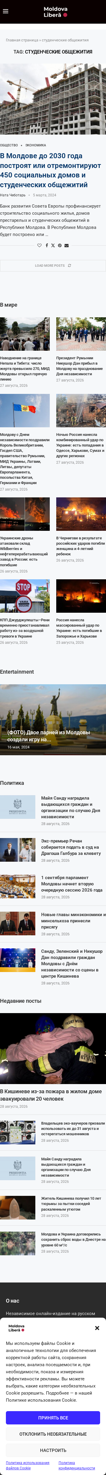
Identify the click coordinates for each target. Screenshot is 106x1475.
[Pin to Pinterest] (60, 245)
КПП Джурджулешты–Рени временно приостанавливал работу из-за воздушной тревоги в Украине (24, 628)
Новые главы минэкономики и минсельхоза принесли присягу (73, 921)
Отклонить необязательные (53, 1434)
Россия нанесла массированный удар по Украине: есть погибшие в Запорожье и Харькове (79, 628)
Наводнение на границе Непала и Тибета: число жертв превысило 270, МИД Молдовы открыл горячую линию (25, 369)
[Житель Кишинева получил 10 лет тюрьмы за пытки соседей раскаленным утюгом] (17, 1208)
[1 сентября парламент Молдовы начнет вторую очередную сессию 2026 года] (17, 886)
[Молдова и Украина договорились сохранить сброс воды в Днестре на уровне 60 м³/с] (17, 1243)
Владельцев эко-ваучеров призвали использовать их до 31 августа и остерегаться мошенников (73, 1128)
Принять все (53, 1418)
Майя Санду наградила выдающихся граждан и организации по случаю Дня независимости (70, 807)
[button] (97, 1328)
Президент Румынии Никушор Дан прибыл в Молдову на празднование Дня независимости (79, 366)
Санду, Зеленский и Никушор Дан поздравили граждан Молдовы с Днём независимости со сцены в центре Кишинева (71, 964)
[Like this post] (39, 245)
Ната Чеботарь (13, 195)
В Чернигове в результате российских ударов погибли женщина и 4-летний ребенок (80, 546)
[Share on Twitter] (53, 245)
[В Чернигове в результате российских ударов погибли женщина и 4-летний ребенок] (81, 514)
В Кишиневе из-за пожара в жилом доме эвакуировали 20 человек (51, 1095)
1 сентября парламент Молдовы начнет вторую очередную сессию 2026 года (71, 884)
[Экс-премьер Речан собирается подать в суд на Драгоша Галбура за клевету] (17, 850)
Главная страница (22, 40)
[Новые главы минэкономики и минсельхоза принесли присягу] (17, 923)
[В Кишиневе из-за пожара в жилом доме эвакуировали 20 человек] (53, 1048)
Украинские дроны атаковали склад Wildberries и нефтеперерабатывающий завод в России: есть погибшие (24, 551)
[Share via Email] (66, 245)
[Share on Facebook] (47, 245)
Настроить (53, 1450)
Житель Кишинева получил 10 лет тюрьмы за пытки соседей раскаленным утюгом (71, 1203)
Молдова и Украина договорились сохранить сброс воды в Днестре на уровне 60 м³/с (73, 1239)
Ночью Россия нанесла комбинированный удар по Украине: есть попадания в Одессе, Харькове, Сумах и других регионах (80, 445)
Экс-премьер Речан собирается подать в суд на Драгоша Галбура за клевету (71, 847)
